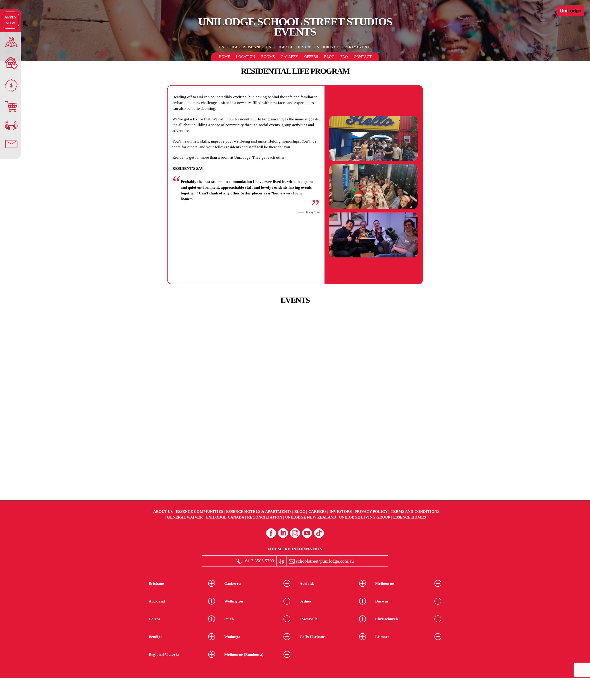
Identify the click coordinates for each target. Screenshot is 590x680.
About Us (163, 511)
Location (245, 56)
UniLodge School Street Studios (299, 47)
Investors (340, 511)
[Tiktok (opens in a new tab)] (319, 533)
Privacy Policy (371, 511)
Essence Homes (409, 517)
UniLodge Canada (225, 517)
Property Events (354, 47)
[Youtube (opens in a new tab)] (307, 533)
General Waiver (185, 517)
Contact (363, 56)
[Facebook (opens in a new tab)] (271, 533)
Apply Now (10, 20)
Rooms (268, 56)
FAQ (344, 56)
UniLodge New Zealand (310, 517)
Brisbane (252, 47)
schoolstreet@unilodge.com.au (324, 561)
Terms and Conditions (415, 511)
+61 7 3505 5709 (258, 560)
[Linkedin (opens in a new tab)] (283, 533)
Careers (317, 511)
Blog (329, 56)
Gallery (289, 56)
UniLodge (228, 47)
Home (224, 56)
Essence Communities (199, 511)
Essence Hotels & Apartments (259, 511)
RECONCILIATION (264, 517)
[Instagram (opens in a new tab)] (295, 533)
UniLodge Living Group (364, 517)
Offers (311, 56)
